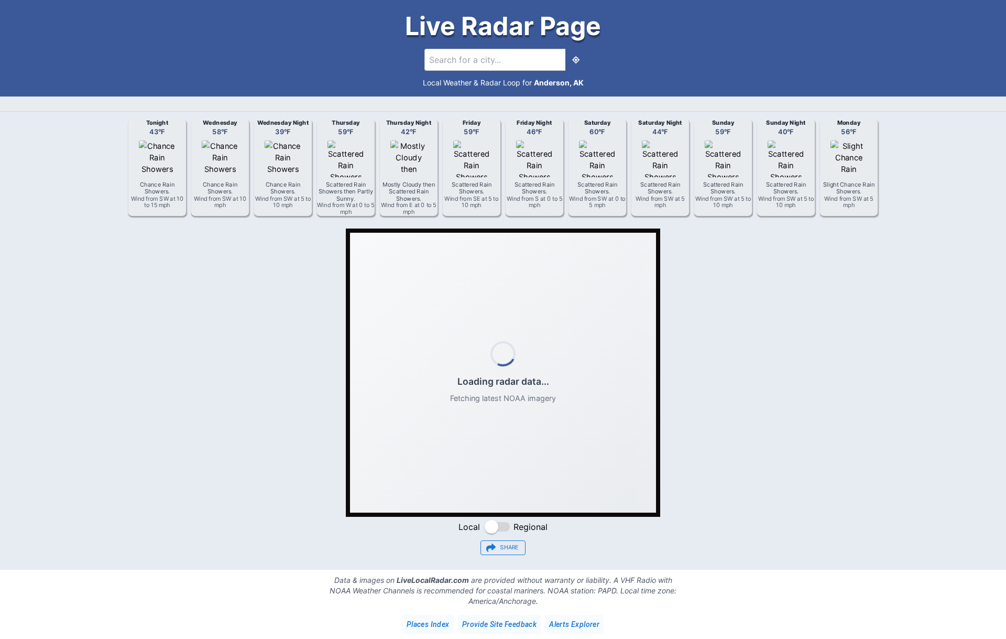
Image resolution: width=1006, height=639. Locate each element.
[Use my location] (575, 60)
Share (509, 547)
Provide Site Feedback (499, 624)
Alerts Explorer (574, 624)
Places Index (428, 624)
